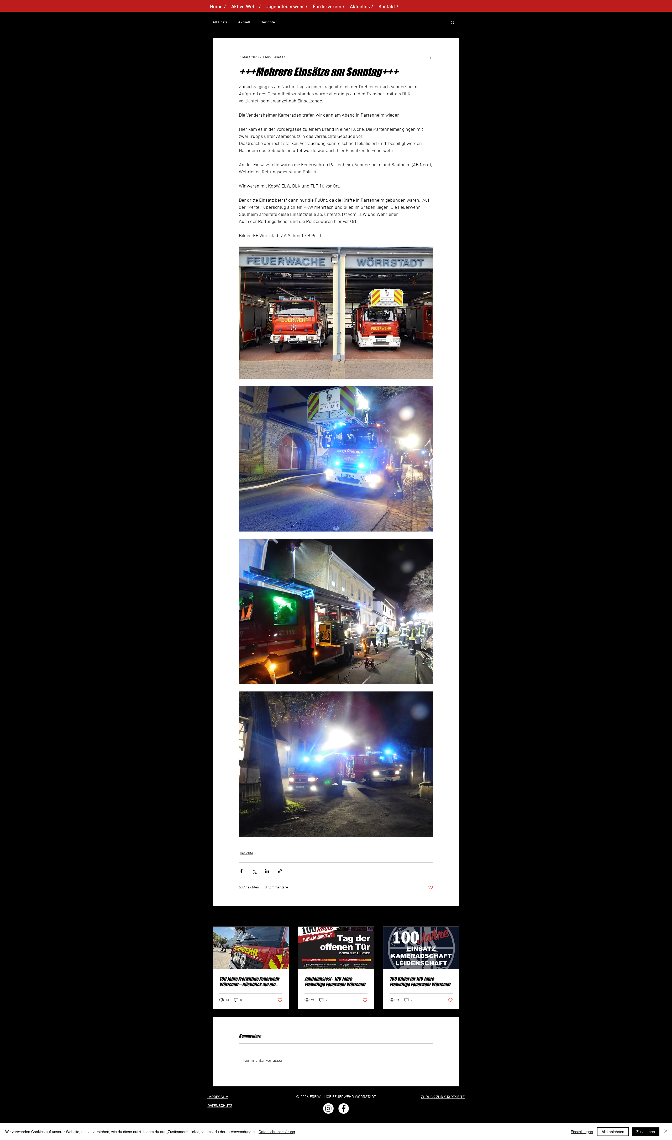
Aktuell (244, 22)
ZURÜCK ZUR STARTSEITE (443, 1097)
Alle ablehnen (613, 1131)
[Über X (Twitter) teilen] (254, 871)
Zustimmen (645, 1131)
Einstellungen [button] (582, 1131)
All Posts (220, 22)
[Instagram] (328, 1108)
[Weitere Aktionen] (430, 57)
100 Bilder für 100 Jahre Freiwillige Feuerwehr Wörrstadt (420, 981)
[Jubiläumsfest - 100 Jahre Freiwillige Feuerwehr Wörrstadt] (336, 948)
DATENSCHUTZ (219, 1105)
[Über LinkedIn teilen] (267, 871)
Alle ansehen (449, 917)
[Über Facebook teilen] (241, 871)
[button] (452, 22)
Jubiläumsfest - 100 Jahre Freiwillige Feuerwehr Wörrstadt (334, 981)
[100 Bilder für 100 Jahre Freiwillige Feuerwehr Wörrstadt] (421, 948)
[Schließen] (666, 1131)
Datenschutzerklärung (277, 1131)
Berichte (268, 22)
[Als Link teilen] (279, 871)
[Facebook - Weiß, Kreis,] (343, 1108)
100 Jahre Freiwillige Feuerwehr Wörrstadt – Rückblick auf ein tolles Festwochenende (249, 981)
